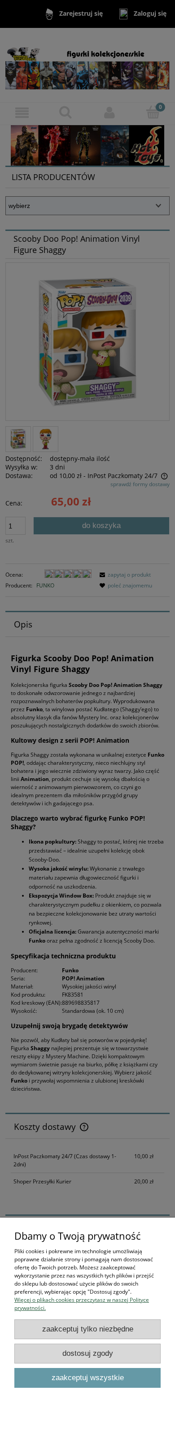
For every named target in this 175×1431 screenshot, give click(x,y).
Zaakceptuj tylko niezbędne (87, 1329)
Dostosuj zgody (87, 1353)
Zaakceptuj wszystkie (88, 1377)
